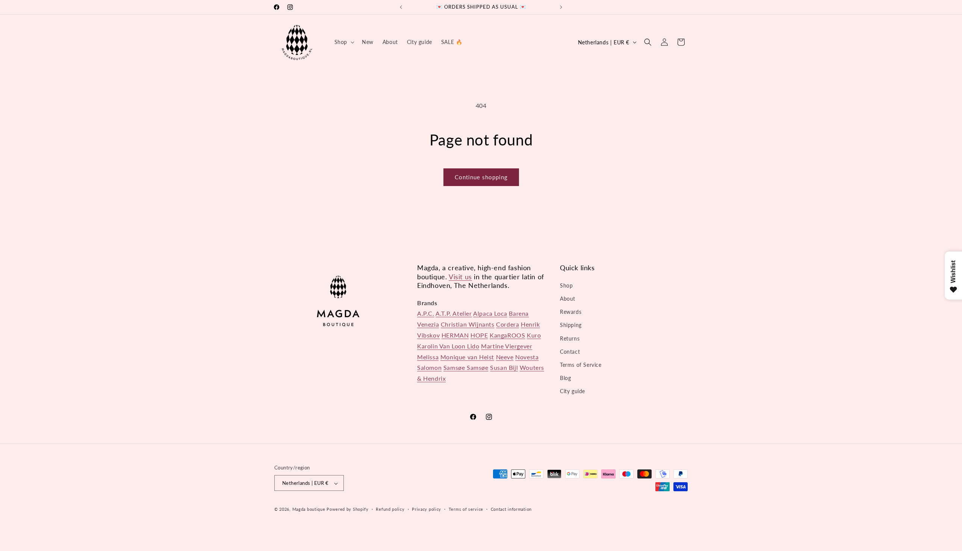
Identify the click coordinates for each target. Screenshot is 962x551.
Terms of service (466, 509)
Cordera (507, 324)
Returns (569, 338)
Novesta (526, 356)
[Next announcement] (561, 7)
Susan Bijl (504, 367)
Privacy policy (426, 509)
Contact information (511, 509)
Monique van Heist (467, 356)
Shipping (571, 325)
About (567, 298)
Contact (570, 351)
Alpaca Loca (490, 313)
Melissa (428, 356)
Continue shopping (481, 177)
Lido (473, 345)
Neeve (505, 356)
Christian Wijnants (468, 324)
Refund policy (390, 509)
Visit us (460, 276)
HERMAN (455, 335)
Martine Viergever (506, 345)
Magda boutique (308, 509)
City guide (572, 391)
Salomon (429, 367)
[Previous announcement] (401, 7)
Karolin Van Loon (442, 345)
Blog (565, 378)
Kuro (534, 335)
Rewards (570, 312)
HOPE (479, 335)
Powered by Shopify (348, 509)
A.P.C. (425, 313)
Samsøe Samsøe (466, 367)
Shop (566, 285)
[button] (343, 42)
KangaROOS (507, 335)
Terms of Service (581, 365)
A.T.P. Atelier (454, 313)
